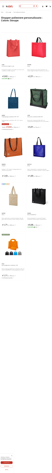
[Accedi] (43, 6)
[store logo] (9, 6)
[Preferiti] (46, 6)
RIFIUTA (6, 469)
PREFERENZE (6, 466)
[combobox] (28, 6)
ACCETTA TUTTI (7, 462)
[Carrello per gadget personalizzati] (50, 6)
